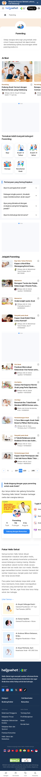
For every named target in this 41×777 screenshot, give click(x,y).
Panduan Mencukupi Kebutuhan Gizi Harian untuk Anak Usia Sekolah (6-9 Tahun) (26, 368)
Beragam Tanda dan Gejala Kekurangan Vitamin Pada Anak (25, 284)
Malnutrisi (18, 280)
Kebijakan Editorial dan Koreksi (10, 722)
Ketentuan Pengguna (9, 713)
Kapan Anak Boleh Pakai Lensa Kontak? (24, 319)
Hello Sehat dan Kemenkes (7, 738)
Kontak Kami (25, 724)
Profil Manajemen (27, 717)
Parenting (12, 15)
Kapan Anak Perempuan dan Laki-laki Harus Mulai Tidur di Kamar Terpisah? (26, 457)
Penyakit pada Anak (21, 315)
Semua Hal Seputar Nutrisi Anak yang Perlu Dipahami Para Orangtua (25, 386)
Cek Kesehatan (26, 698)
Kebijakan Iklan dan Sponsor (8, 728)
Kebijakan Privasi (8, 717)
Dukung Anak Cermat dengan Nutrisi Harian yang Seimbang (14, 88)
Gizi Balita (18, 382)
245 (33, 471)
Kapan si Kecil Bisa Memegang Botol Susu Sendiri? (23, 265)
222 (20, 471)
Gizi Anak (17, 364)
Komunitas (25, 702)
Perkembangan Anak (21, 417)
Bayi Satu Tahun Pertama (23, 261)
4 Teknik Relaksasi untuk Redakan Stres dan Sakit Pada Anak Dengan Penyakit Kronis (26, 439)
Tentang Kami (25, 713)
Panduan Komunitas (9, 733)
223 (24, 471)
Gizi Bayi (17, 400)
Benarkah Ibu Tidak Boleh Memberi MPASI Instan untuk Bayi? (26, 404)
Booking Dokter (7, 702)
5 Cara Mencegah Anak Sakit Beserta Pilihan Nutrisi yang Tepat (26, 421)
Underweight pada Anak (24, 301)
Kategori (5, 698)
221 (16, 471)
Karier (23, 720)
